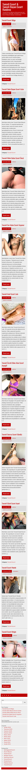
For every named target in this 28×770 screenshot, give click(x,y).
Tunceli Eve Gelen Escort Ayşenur (13, 225)
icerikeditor (15, 571)
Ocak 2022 (7, 742)
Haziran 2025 (8, 731)
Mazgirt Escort (8, 755)
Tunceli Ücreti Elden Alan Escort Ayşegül (13, 364)
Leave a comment (7, 26)
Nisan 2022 (7, 736)
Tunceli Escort (11, 83)
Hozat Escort (7, 753)
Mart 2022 (7, 738)
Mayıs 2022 (7, 734)
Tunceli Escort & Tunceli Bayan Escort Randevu (12, 7)
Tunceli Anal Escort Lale (10, 294)
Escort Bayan (8, 752)
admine (14, 24)
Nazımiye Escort (8, 757)
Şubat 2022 (7, 740)
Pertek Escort (8, 761)
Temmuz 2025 (8, 729)
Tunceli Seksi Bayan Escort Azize (13, 89)
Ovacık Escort (8, 759)
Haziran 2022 (8, 733)
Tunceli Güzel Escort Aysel (11, 503)
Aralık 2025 (7, 727)
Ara (3, 700)
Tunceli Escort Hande (9, 567)
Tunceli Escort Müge (8, 20)
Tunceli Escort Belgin (9, 631)
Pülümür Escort (8, 763)
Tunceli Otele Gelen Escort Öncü (13, 158)
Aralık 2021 (7, 744)
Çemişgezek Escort (9, 750)
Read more (6, 79)
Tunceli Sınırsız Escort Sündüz (12, 434)
